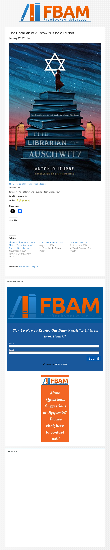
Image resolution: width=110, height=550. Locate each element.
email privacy (61, 364)
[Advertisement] (55, 500)
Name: (12, 343)
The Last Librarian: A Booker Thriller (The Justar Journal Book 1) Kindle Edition (22, 245)
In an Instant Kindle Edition (51, 242)
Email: (11, 350)
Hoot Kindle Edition (79, 242)
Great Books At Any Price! (29, 266)
